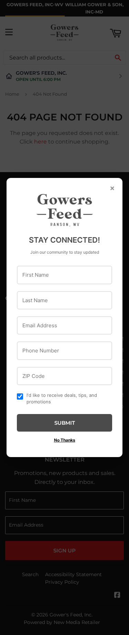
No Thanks (64, 440)
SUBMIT (64, 423)
